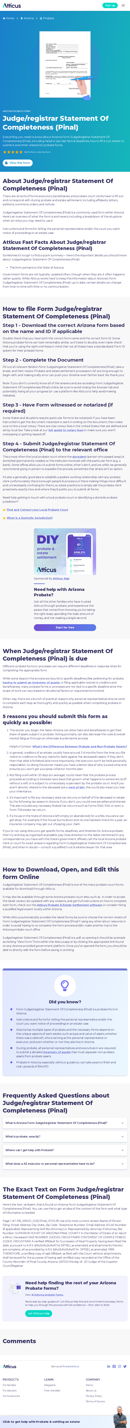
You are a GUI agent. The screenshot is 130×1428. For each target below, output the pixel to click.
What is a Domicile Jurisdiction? (30, 518)
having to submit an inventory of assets (31, 682)
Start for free (65, 627)
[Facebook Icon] (114, 1366)
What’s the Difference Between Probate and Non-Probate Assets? (79, 746)
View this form (19, 162)
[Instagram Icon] (119, 1366)
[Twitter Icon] (125, 1366)
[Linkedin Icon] (109, 1366)
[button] (65, 1123)
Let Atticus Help (39, 1313)
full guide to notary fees (65, 430)
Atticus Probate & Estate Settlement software (69, 905)
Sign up (110, 5)
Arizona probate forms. (49, 1294)
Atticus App (61, 578)
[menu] (123, 5)
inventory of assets (57, 1052)
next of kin (76, 787)
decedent (79, 456)
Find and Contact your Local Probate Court (37, 509)
